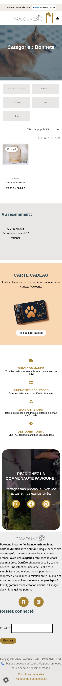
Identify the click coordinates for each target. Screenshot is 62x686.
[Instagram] (16, 504)
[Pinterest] (46, 504)
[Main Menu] (7, 18)
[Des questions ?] (31, 423)
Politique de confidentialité (31, 678)
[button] (6, 680)
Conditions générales (31, 674)
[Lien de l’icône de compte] (57, 18)
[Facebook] (31, 504)
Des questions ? (31, 431)
